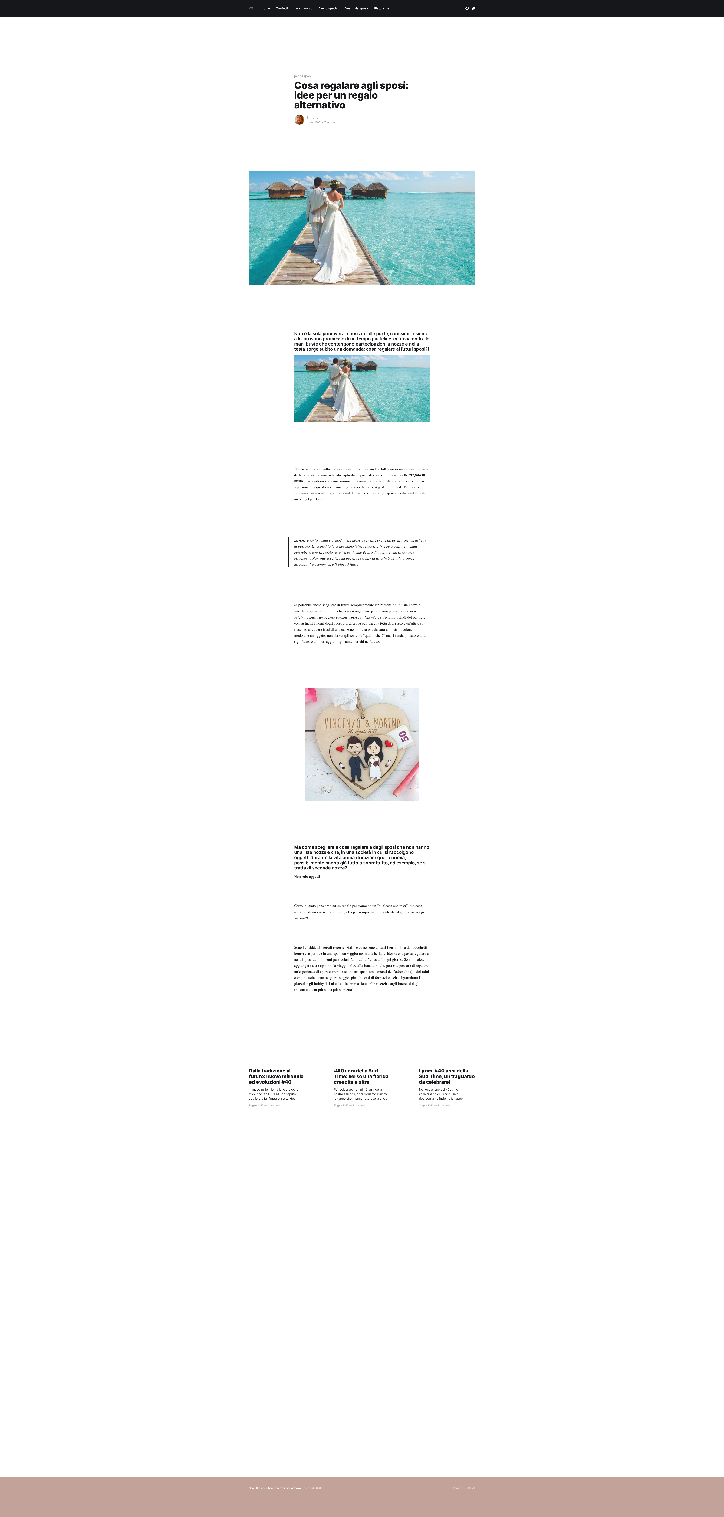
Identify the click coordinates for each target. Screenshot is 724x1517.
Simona (312, 117)
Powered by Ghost (464, 1487)
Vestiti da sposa (356, 8)
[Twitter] (473, 8)
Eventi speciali (328, 8)
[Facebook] (467, 8)
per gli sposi (302, 76)
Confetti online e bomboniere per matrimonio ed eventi (280, 1487)
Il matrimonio (303, 8)
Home (265, 8)
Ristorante (381, 8)
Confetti (282, 8)
